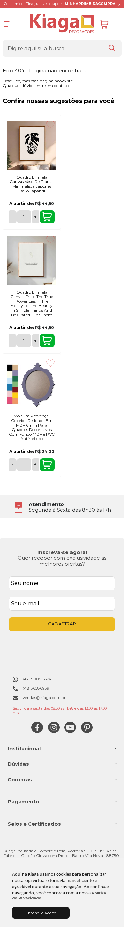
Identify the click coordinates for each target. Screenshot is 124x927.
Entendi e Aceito (40, 912)
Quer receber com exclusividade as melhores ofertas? (62, 561)
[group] (62, 507)
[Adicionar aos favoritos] (50, 124)
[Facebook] (37, 731)
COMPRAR (47, 216)
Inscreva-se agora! (62, 552)
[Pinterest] (87, 731)
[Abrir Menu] (8, 24)
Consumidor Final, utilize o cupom (59, 4)
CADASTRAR (62, 623)
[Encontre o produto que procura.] (112, 48)
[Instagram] (54, 731)
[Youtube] (70, 731)
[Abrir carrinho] (109, 24)
